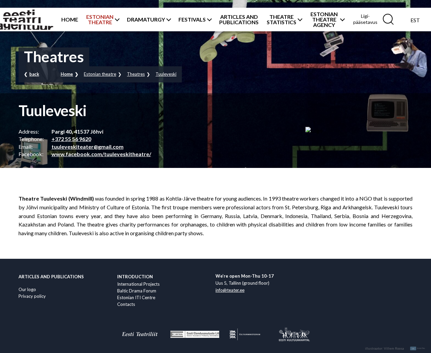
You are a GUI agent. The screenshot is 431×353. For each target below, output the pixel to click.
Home (67, 74)
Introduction (135, 276)
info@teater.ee (230, 290)
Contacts (126, 304)
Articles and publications (51, 276)
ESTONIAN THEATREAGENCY (324, 19)
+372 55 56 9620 (71, 139)
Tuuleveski (166, 74)
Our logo (27, 289)
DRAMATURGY (146, 19)
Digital (419, 349)
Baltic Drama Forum (136, 290)
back (34, 74)
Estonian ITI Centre (136, 297)
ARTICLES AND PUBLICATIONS (239, 19)
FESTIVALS (192, 19)
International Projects (138, 284)
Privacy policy (32, 296)
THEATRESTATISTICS (281, 19)
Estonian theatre (100, 74)
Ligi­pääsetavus (365, 19)
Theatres (136, 74)
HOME (69, 19)
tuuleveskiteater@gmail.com (88, 146)
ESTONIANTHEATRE (99, 19)
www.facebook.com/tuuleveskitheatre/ (101, 154)
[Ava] (116, 19)
